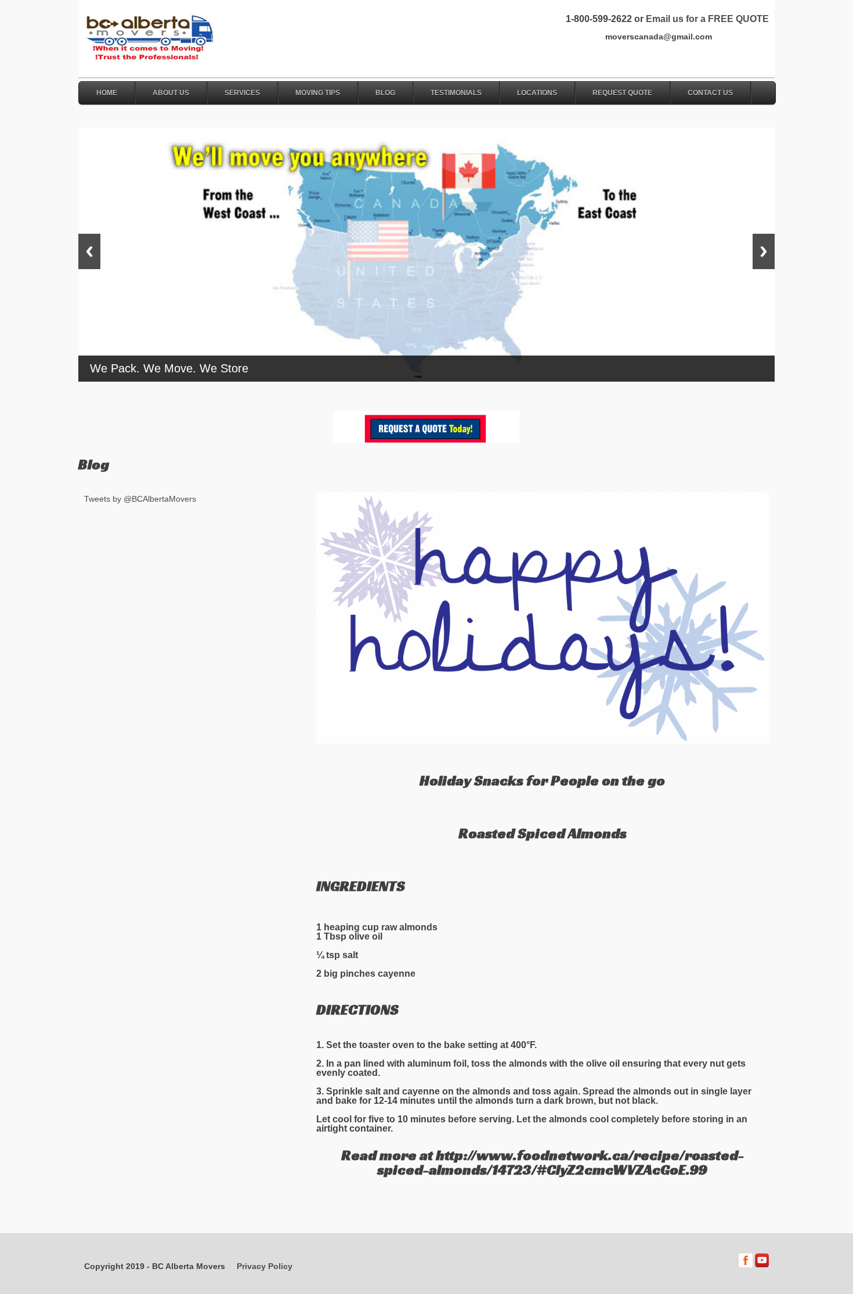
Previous (89, 251)
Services (242, 93)
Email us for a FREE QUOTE (707, 19)
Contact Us (710, 93)
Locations (537, 93)
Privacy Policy (264, 1266)
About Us (171, 93)
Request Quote (622, 93)
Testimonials (456, 93)
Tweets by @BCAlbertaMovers (140, 498)
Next (764, 251)
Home (106, 93)
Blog (385, 93)
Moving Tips (317, 93)
